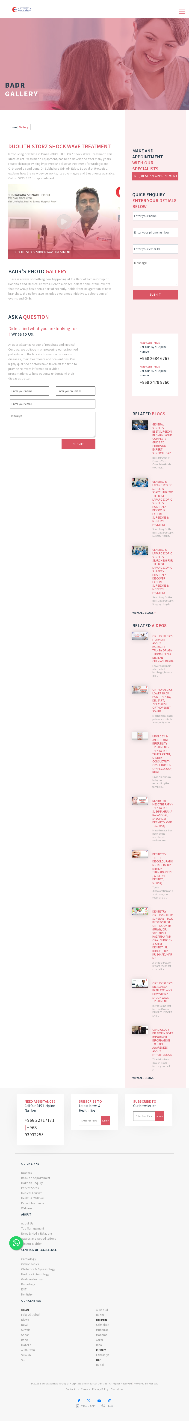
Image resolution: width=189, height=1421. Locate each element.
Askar (99, 1340)
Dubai (100, 1365)
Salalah (26, 1355)
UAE (98, 1360)
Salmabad (102, 1325)
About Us (27, 1223)
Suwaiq (26, 1330)
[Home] (22, 9)
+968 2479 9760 (154, 382)
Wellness (26, 1208)
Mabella (26, 1345)
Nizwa (25, 1320)
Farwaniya (103, 1355)
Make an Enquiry (32, 1183)
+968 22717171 (39, 1120)
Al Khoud (102, 1310)
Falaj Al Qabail (30, 1315)
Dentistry (27, 1294)
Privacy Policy (100, 1389)
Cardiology (28, 1259)
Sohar (25, 1335)
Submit (78, 444)
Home (13, 127)
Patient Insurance (32, 1203)
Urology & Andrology (35, 1274)
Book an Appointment (35, 1178)
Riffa (99, 1345)
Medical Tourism (32, 1193)
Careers (85, 1389)
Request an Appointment (155, 176)
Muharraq (102, 1330)
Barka (25, 1340)
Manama (102, 1335)
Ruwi (24, 1325)
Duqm (100, 1315)
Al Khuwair (28, 1350)
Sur (23, 1360)
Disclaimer (117, 1389)
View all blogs (144, 613)
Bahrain (101, 1320)
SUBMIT (155, 295)
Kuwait (101, 1350)
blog (110, 1406)
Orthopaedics (30, 1264)
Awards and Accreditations (38, 1239)
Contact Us (72, 1389)
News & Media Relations (37, 1234)
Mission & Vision (32, 1244)
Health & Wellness (32, 1198)
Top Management (32, 1228)
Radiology (28, 1284)
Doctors (26, 1173)
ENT (24, 1289)
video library (88, 1406)
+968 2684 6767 (154, 358)
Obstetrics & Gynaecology (38, 1269)
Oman (25, 1310)
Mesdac (153, 1383)
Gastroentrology (32, 1279)
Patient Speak (30, 1188)
